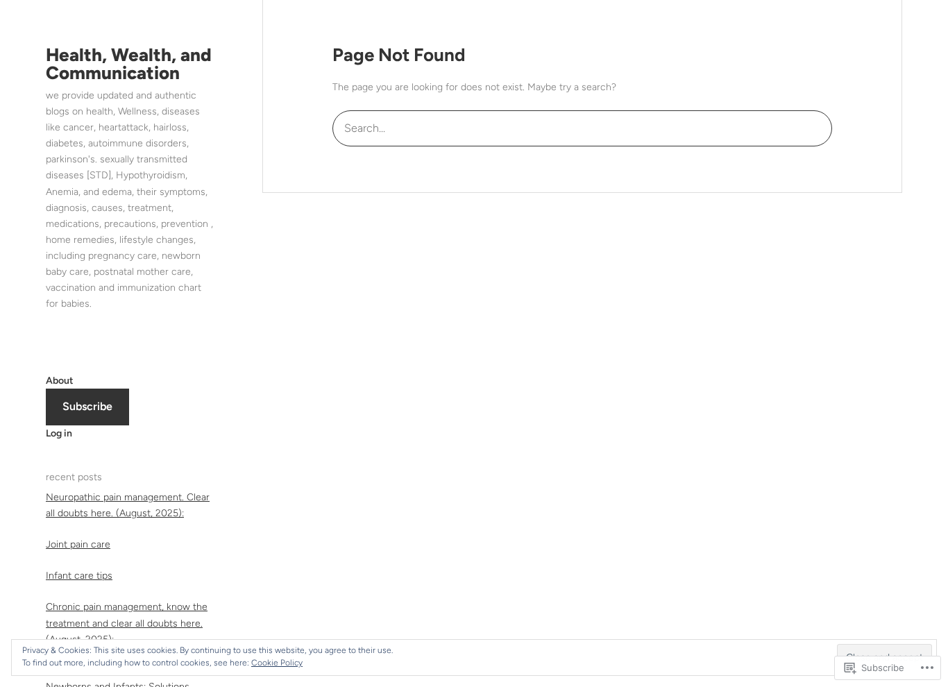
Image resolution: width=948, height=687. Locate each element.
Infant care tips (79, 576)
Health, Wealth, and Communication (129, 64)
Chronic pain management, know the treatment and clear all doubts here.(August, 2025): (127, 623)
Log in (59, 433)
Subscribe (87, 406)
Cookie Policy (277, 663)
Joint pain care (78, 544)
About (60, 381)
